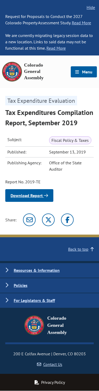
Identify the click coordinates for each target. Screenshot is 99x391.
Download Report (27, 195)
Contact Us (52, 364)
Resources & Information (37, 270)
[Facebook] (67, 219)
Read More (81, 22)
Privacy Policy (53, 382)
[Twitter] (48, 219)
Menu (86, 72)
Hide (91, 7)
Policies (20, 285)
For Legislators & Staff (34, 300)
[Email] (29, 219)
